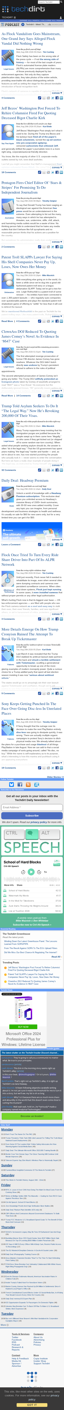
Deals (11, 506)
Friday (6, 1185)
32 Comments (9, 470)
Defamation (9, 292)
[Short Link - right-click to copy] (39, 97)
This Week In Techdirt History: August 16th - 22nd (24, 1180)
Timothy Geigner (49, 201)
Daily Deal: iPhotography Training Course (21, 1254)
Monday (7, 1129)
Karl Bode (47, 126)
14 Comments (23, 395)
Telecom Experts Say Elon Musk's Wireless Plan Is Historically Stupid (32, 1160)
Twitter (15, 1337)
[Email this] (44, 97)
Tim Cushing (48, 52)
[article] (17, 1064)
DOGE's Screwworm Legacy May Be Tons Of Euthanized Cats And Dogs (33, 1232)
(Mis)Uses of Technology (9, 591)
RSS (14, 1342)
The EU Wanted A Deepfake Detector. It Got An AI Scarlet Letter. (30, 1250)
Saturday (7, 1175)
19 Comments (9, 768)
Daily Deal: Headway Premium (25, 480)
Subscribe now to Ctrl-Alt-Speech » (32, 924)
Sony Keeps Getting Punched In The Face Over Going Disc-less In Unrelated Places (31, 708)
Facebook (17, 1340)
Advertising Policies (39, 1341)
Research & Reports (17, 1348)
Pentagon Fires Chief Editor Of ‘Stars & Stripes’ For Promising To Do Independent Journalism (32, 187)
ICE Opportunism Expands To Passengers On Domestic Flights (30, 1302)
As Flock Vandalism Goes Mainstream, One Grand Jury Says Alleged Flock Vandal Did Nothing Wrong (31, 38)
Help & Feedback (20, 1358)
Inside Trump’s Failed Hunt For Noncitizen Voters (24, 1282)
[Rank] (5, 968)
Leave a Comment (11, 544)
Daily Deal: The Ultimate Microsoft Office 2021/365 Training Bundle (31, 1150)
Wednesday (9, 1271)
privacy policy (39, 822)
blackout (41, 744)
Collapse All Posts (52, 20)
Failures (10, 664)
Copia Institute (41, 1358)
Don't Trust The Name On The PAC (19, 1134)
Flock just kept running (48, 589)
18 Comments (9, 172)
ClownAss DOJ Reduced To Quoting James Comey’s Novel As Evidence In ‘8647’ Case (30, 336)
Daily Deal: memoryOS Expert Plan (19, 1299)
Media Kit (16, 1361)
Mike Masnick (48, 275)
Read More (8, 321)
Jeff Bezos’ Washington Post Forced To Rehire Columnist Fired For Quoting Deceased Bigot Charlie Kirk (31, 113)
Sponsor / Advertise (16, 1364)
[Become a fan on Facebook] (20, 784)
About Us (38, 1337)
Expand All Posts (29, 20)
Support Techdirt (42, 1363)
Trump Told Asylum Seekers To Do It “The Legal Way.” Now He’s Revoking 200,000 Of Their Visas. (30, 410)
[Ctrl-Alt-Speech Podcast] (32, 841)
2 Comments (8, 246)
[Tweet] (52, 97)
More (4, 1325)
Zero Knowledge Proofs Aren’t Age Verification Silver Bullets (28, 1206)
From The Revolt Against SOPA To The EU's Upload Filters (30, 948)
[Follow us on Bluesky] (11, 784)
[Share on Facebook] (57, 97)
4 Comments (8, 98)
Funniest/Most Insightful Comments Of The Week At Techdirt (29, 1170)
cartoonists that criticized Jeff (42, 146)
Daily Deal (46, 489)
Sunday (6, 1165)
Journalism (9, 218)
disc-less (21, 732)
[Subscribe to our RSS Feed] (28, 784)
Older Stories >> (55, 777)
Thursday (8, 1227)
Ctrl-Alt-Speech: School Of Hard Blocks (21, 1202)
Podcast (16, 1344)
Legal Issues (9, 69)
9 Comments (8, 693)
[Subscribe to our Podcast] (36, 784)
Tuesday (7, 1313)
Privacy (37, 1344)
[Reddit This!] (48, 97)
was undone (30, 365)
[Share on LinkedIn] (61, 97)
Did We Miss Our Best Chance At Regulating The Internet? (30, 952)
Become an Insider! (32, 1116)
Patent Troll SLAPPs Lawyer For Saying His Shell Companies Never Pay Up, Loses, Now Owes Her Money (32, 261)
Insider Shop (40, 1361)
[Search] (61, 2)
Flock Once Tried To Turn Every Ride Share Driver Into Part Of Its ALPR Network (30, 559)
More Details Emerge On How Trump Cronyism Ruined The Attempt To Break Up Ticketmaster (30, 634)
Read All (57, 956)
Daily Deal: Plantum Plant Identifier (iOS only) (23, 1210)
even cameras (46, 592)
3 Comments (8, 619)
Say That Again (8, 143)
